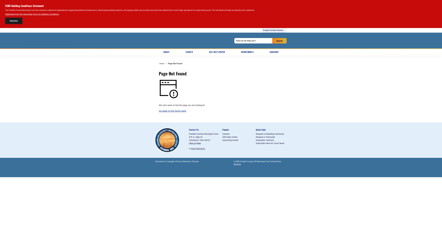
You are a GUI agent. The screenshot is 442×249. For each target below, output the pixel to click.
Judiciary (274, 51)
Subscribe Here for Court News (270, 143)
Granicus (237, 164)
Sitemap (195, 161)
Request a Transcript (265, 137)
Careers (226, 134)
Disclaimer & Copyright (164, 161)
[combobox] (274, 30)
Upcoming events (230, 140)
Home (161, 64)
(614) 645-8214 (198, 149)
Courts (189, 51)
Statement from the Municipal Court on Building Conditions (32, 14)
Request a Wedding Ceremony (270, 134)
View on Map (195, 143)
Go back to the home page (172, 111)
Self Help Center (217, 51)
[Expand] (175, 52)
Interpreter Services (265, 140)
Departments (247, 51)
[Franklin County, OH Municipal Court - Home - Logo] (192, 41)
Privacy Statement (183, 161)
